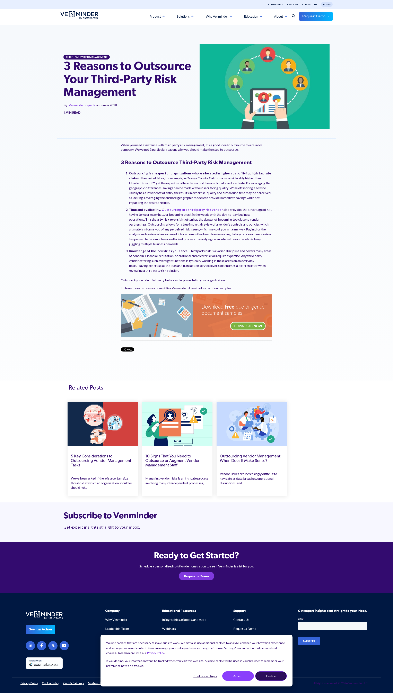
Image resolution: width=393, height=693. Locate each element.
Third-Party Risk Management (87, 56)
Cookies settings (205, 676)
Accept (238, 676)
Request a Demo (196, 576)
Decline (271, 676)
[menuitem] (273, 4)
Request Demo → (316, 16)
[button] (368, 646)
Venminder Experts (82, 105)
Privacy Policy (155, 653)
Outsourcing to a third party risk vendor (192, 209)
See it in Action (40, 629)
